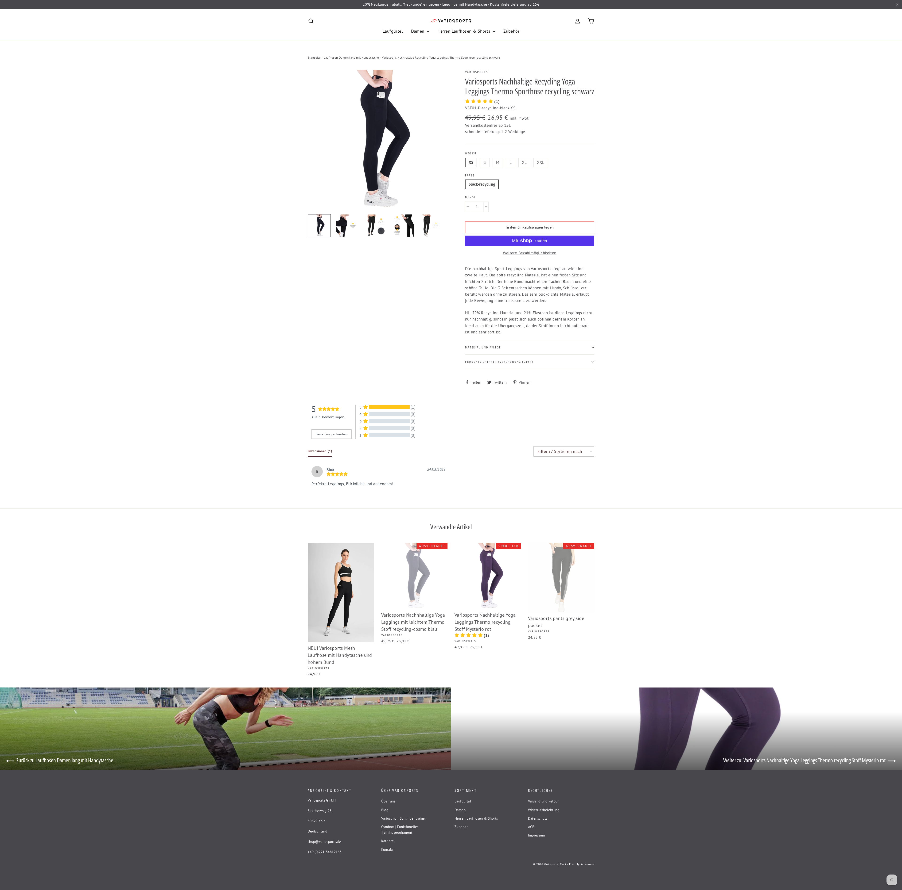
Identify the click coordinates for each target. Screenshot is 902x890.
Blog (385, 810)
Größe (471, 153)
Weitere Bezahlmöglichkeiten (529, 253)
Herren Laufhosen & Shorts (465, 31)
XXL (540, 162)
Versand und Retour (543, 801)
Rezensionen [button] (320, 451)
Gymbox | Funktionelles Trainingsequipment (400, 830)
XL (524, 162)
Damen (418, 31)
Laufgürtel (393, 31)
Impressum (536, 835)
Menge (470, 197)
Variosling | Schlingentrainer (403, 818)
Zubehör (511, 31)
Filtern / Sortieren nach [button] (559, 451)
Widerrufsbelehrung (544, 810)
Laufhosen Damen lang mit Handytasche (351, 58)
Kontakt (387, 849)
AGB (531, 827)
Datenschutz (538, 818)
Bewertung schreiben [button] (331, 434)
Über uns (388, 801)
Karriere (387, 841)
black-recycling (482, 184)
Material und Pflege (483, 347)
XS (471, 162)
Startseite (314, 58)
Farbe (470, 175)
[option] (377, 139)
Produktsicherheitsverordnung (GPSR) (499, 361)
